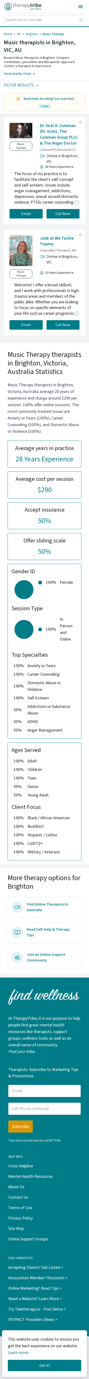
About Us (16, 1187)
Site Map (16, 1229)
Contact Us (18, 1197)
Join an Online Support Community (46, 957)
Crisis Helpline (20, 1166)
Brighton (32, 34)
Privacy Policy (20, 1218)
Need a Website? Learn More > (35, 1299)
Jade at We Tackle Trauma (57, 241)
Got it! (44, 1365)
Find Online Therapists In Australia (47, 907)
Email (26, 213)
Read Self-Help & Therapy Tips (48, 932)
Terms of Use (20, 1208)
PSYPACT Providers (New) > (32, 1320)
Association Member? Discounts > (38, 1278)
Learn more (18, 1353)
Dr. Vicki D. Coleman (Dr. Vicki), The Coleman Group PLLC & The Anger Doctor (59, 134)
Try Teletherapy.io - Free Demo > (37, 1309)
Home (8, 34)
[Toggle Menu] (80, 6)
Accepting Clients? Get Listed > (35, 1267)
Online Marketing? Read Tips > (35, 1288)
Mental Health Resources (30, 1176)
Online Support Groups (28, 1239)
